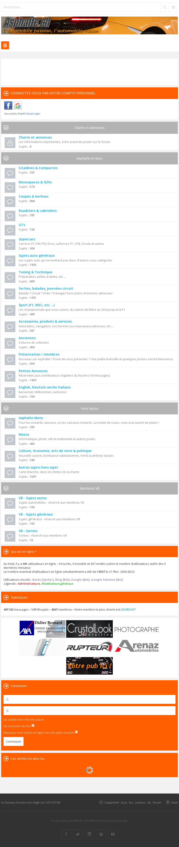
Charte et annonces (90, 127)
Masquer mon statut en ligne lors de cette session (39, 732)
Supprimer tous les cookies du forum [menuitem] (132, 802)
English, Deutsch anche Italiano (45, 387)
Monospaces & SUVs (35, 182)
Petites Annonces (33, 371)
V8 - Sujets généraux (36, 514)
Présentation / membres (39, 354)
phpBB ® (75, 821)
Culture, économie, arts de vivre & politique (55, 450)
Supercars (27, 239)
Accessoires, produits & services (45, 321)
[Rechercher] (165, 7)
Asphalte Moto (31, 418)
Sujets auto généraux (37, 255)
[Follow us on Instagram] (89, 834)
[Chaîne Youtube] (112, 834)
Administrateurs (28, 583)
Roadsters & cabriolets (38, 210)
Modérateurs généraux (57, 583)
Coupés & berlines (33, 196)
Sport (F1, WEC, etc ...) (37, 305)
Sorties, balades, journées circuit (46, 288)
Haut (174, 802)
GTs (22, 225)
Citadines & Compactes (38, 168)
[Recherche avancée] (173, 7)
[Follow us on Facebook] (66, 834)
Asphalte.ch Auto (89, 158)
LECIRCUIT (128, 609)
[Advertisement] (89, 71)
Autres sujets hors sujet (38, 467)
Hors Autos (89, 408)
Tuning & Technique (35, 272)
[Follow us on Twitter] (78, 834)
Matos (24, 434)
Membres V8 (89, 488)
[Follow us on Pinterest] (101, 834)
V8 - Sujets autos (33, 498)
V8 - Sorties (28, 531)
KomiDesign (119, 821)
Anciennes (27, 338)
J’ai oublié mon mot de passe (23, 719)
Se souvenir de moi (17, 726)
